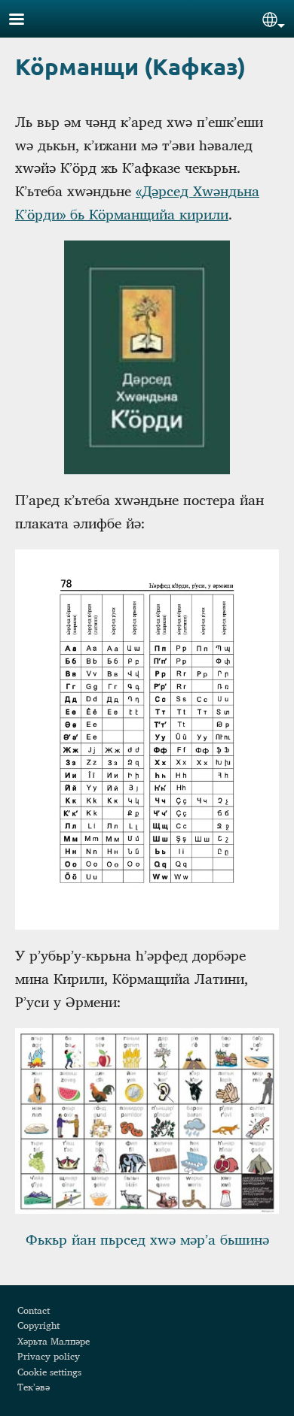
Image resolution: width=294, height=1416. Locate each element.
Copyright (38, 1325)
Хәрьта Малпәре (53, 1341)
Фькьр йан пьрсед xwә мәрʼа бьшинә (147, 1239)
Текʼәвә (33, 1387)
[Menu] (25, 21)
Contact (33, 1310)
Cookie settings (49, 1372)
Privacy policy (48, 1356)
